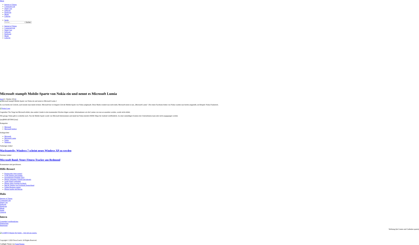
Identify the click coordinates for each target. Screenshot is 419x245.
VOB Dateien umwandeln (13, 175)
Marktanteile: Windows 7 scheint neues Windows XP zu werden (35, 150)
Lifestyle (7, 16)
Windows (7, 142)
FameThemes (19, 244)
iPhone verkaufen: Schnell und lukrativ (17, 179)
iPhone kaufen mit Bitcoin (13, 189)
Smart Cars (8, 8)
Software (7, 10)
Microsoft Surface (10, 129)
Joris (1, 99)
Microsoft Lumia (10, 138)
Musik (6, 14)
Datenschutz (4, 223)
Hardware (7, 12)
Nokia (6, 140)
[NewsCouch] (11, 53)
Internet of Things (10, 5)
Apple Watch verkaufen (12, 181)
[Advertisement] (209, 74)
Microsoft (7, 127)
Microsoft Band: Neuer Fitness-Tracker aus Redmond (30, 159)
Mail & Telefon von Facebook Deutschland (19, 185)
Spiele (2, 210)
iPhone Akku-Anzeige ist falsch (15, 183)
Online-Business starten (12, 187)
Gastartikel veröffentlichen (9, 221)
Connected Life (9, 7)
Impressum (4, 225)
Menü (2, 1)
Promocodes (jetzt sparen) (13, 174)
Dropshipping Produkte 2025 (14, 177)
